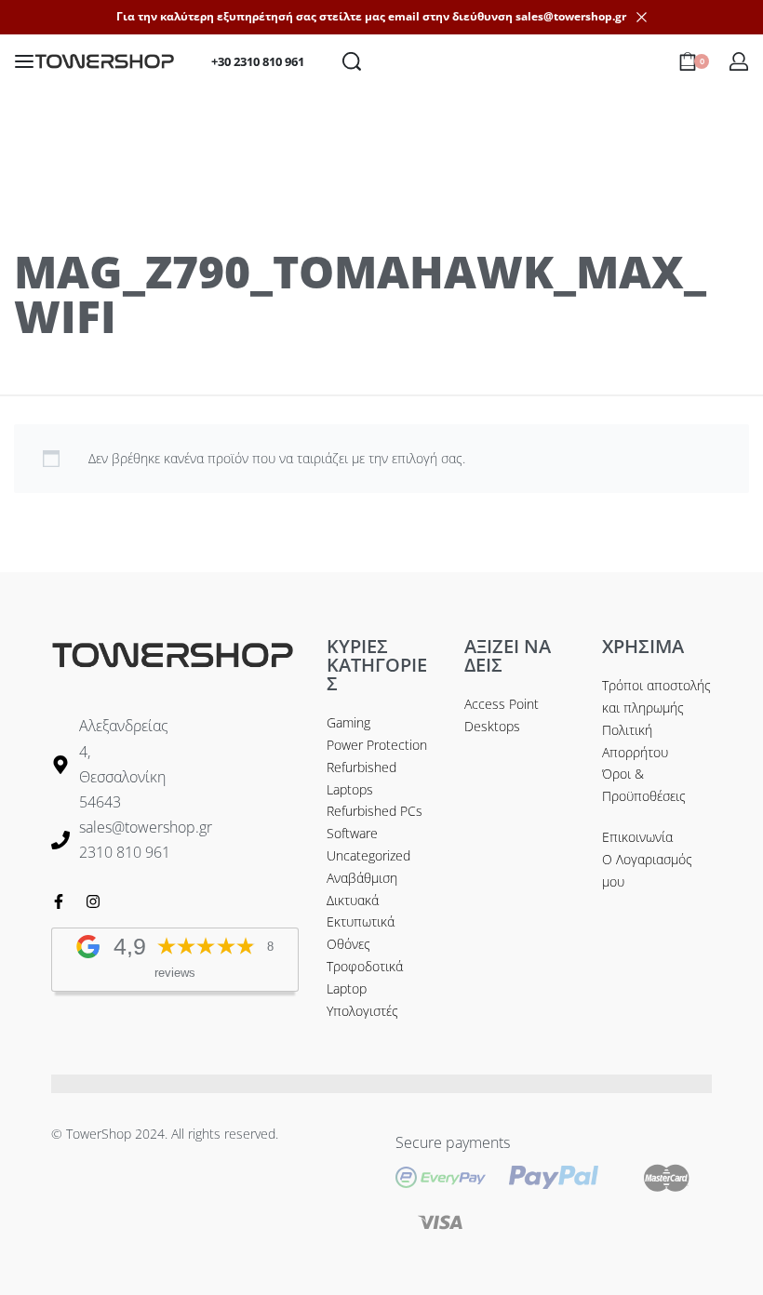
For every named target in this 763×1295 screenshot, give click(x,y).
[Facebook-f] (58, 901)
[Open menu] (24, 61)
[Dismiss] (641, 17)
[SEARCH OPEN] (351, 61)
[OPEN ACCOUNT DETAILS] (739, 61)
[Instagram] (93, 901)
